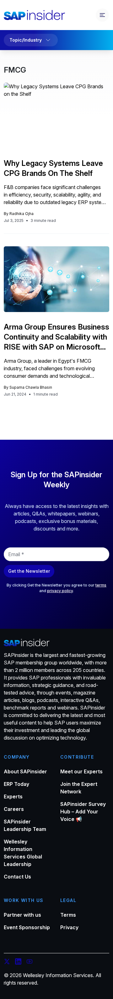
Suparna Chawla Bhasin (30, 387)
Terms (68, 915)
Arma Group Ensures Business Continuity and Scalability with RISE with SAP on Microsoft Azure (56, 337)
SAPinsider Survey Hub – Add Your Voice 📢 (83, 811)
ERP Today (16, 784)
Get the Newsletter (29, 571)
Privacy (69, 927)
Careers (14, 809)
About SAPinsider (25, 771)
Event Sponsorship (27, 927)
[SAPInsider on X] (7, 962)
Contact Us (17, 876)
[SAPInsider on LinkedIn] (18, 962)
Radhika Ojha (21, 213)
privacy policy (60, 590)
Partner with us (22, 915)
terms (100, 585)
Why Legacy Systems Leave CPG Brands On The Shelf (53, 168)
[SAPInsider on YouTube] (29, 962)
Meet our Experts (81, 771)
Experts (13, 796)
